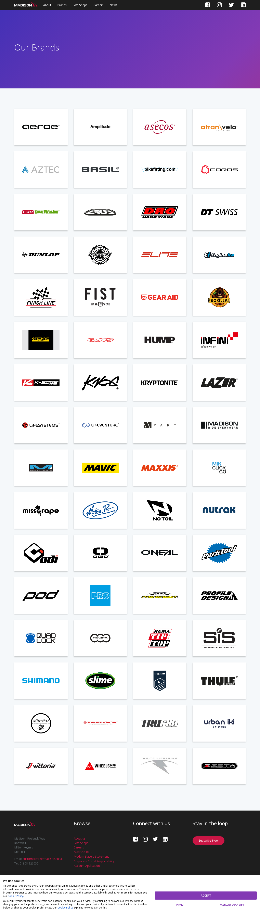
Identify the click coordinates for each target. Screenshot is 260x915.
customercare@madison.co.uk (43, 859)
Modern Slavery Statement (91, 856)
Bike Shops (80, 5)
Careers (98, 5)
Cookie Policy (15, 896)
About (47, 5)
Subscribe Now (208, 840)
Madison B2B (83, 852)
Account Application (87, 866)
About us (80, 838)
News (113, 5)
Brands (62, 5)
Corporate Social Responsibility (94, 861)
